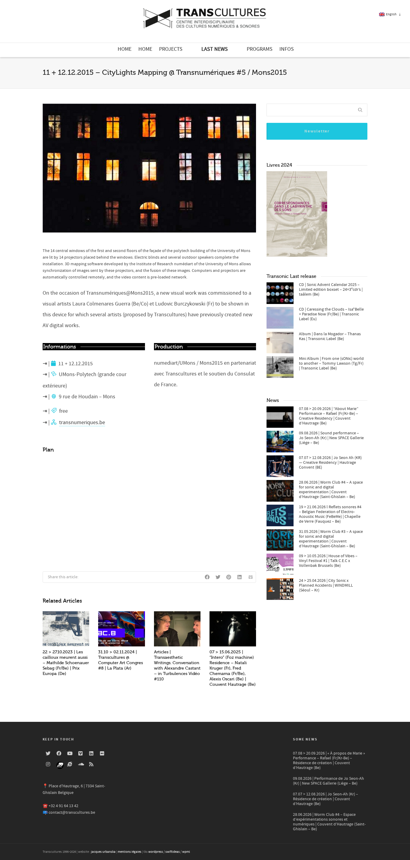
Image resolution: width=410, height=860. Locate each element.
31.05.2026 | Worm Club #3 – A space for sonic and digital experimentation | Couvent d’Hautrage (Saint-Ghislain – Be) (331, 539)
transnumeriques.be (82, 422)
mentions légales (129, 852)
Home (124, 49)
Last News (214, 49)
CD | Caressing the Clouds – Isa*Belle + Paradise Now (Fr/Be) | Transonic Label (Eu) (331, 314)
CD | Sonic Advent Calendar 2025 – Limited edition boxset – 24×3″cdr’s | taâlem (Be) (331, 289)
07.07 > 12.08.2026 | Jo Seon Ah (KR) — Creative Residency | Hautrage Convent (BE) (330, 462)
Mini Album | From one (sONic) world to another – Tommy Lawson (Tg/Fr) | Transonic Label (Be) (331, 363)
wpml (186, 852)
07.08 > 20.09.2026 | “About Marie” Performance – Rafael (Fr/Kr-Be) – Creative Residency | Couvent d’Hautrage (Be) (328, 416)
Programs (260, 49)
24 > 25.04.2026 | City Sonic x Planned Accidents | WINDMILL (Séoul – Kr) (326, 585)
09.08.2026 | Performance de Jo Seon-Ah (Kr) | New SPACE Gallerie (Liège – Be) (328, 781)
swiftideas (172, 852)
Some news (305, 739)
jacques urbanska (103, 852)
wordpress (155, 852)
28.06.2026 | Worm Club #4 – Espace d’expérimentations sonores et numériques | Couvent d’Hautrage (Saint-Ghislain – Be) (329, 822)
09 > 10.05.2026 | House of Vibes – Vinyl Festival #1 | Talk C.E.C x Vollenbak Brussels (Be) (328, 561)
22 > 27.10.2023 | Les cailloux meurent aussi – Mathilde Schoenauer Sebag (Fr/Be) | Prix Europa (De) (66, 663)
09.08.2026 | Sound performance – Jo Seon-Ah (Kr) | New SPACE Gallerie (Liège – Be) (331, 438)
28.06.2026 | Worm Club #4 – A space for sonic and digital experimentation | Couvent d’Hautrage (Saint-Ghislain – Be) (331, 489)
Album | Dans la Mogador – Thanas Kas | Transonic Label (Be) (330, 336)
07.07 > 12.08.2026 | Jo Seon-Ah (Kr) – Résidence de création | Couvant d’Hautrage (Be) (325, 799)
